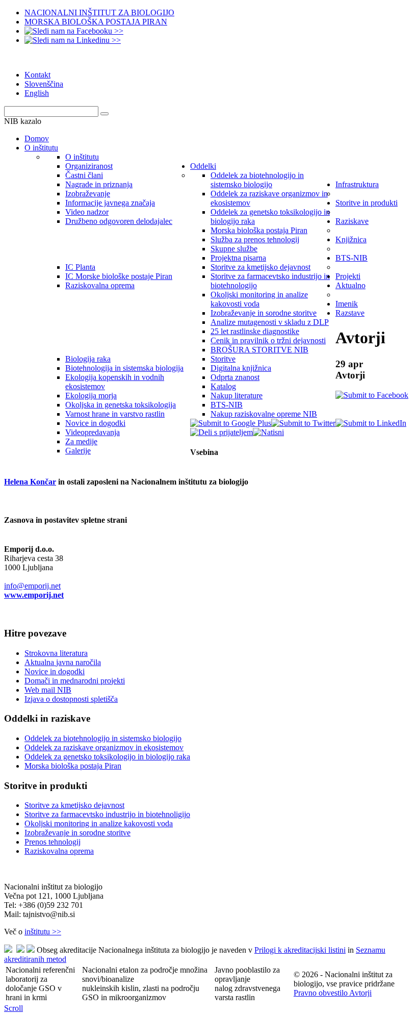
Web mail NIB (47, 689)
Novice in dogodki (54, 671)
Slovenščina (43, 84)
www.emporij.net (34, 595)
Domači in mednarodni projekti (74, 680)
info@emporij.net (32, 585)
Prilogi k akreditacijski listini (300, 950)
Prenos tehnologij (52, 841)
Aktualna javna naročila (62, 662)
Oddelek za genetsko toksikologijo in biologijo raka (107, 756)
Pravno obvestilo (321, 992)
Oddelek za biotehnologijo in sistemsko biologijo (102, 738)
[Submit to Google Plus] (230, 423)
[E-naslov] (221, 432)
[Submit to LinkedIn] (370, 423)
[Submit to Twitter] (303, 423)
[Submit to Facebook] (371, 395)
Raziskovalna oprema (59, 851)
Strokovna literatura (56, 653)
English (36, 93)
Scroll (13, 1008)
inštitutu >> (42, 931)
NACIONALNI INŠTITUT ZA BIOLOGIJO (99, 12)
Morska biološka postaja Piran (72, 765)
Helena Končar (30, 481)
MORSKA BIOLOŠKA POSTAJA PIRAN (95, 21)
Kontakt (37, 74)
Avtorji (360, 992)
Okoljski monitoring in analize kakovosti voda (98, 823)
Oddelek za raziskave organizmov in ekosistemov (104, 747)
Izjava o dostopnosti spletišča (71, 699)
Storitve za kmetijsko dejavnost (74, 805)
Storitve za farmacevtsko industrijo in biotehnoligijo (107, 814)
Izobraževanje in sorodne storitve (77, 832)
